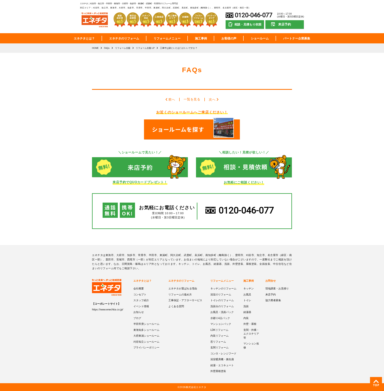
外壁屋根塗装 (218, 371)
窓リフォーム (218, 341)
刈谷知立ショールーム (146, 341)
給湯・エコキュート (222, 365)
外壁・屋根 (249, 323)
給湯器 (247, 312)
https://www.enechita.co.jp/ (107, 309)
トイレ (247, 300)
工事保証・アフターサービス (185, 300)
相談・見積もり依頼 (247, 24)
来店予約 (284, 24)
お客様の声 (228, 38)
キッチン (248, 288)
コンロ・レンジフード (223, 353)
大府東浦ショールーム (146, 335)
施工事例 (201, 38)
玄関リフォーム (219, 347)
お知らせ (138, 312)
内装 (246, 318)
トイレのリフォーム (222, 300)
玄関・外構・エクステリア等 (251, 333)
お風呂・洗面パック (222, 312)
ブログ (137, 318)
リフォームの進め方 (180, 294)
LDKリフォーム (219, 329)
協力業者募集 (273, 300)
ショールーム (260, 38)
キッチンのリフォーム (223, 288)
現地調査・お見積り (277, 288)
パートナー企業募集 (296, 38)
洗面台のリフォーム (222, 306)
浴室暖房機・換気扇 (222, 359)
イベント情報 (141, 306)
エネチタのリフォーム (124, 38)
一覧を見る (192, 99)
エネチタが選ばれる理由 (182, 288)
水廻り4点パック (220, 318)
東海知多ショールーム (146, 329)
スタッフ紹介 (141, 300)
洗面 (246, 306)
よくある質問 (176, 306)
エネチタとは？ (84, 38)
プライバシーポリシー (146, 347)
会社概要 (138, 288)
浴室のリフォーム (220, 294)
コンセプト (139, 294)
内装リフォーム (219, 335)
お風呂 (247, 294)
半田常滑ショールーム (146, 323)
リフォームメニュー (167, 38)
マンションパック (220, 323)
